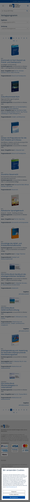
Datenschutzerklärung (11, 487)
